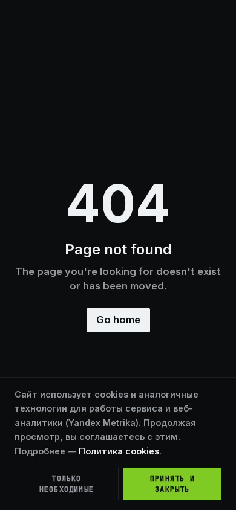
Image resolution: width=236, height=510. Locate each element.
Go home (118, 320)
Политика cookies (119, 451)
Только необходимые (66, 484)
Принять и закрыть (172, 484)
